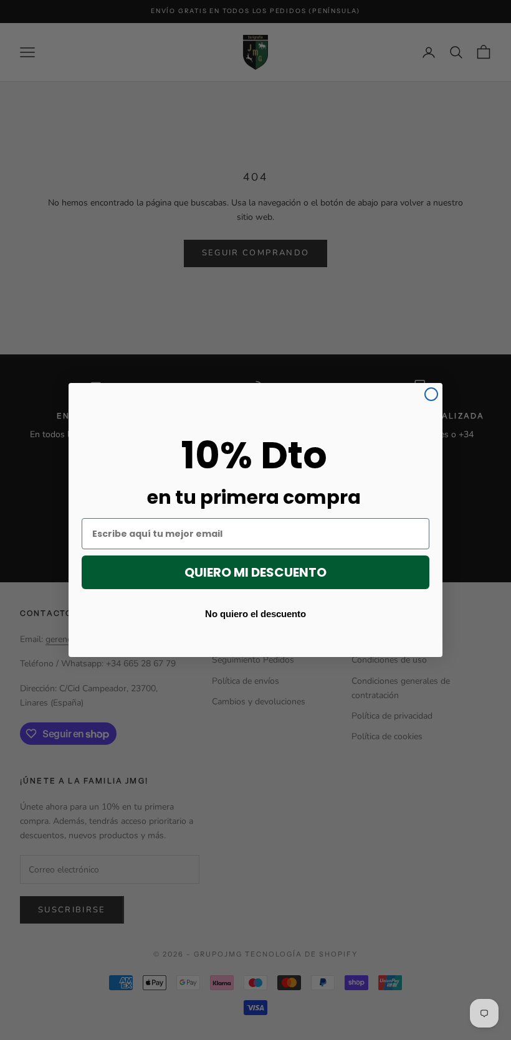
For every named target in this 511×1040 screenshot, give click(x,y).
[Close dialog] (431, 394)
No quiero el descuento (255, 613)
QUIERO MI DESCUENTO (255, 572)
